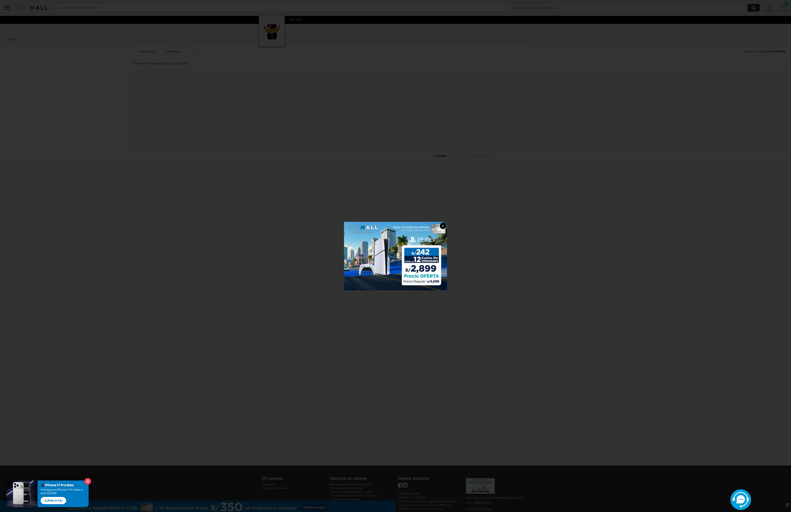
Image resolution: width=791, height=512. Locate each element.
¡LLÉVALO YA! (53, 501)
